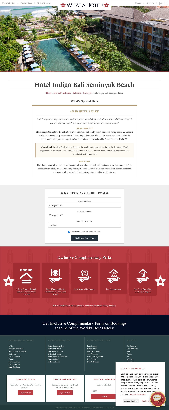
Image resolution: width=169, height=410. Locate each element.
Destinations (26, 3)
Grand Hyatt (92, 348)
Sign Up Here (65, 392)
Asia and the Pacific (16, 348)
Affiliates (130, 359)
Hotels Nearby (43, 3)
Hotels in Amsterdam (56, 346)
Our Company (132, 346)
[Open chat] (158, 399)
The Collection (8, 3)
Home (48, 92)
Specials (150, 3)
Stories (129, 354)
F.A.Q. (129, 356)
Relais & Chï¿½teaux (95, 356)
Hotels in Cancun (54, 348)
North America (14, 361)
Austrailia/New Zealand (17, 351)
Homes (138, 3)
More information (138, 394)
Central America (15, 356)
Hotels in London (54, 354)
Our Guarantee (132, 348)
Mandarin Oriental (94, 351)
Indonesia (77, 92)
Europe (11, 359)
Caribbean (12, 354)
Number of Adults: (84, 221)
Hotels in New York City (57, 356)
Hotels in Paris (53, 359)
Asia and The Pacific (62, 92)
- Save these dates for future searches (85, 231)
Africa (11, 346)
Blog (128, 351)
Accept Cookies (131, 401)
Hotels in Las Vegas (55, 351)
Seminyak (87, 92)
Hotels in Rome (54, 361)
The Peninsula (92, 354)
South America (14, 364)
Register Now (25, 392)
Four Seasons (92, 346)
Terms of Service (60, 407)
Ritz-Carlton (92, 359)
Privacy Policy (109, 407)
